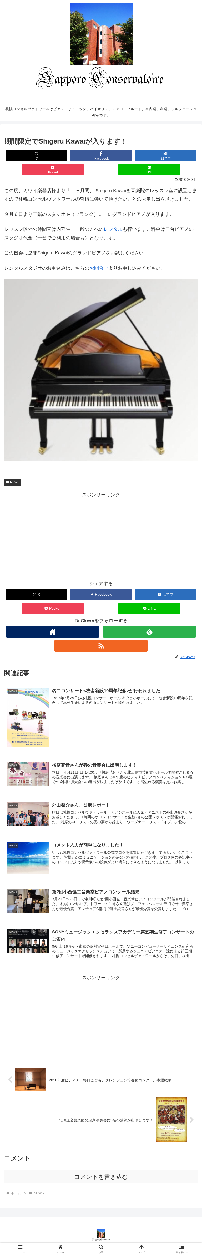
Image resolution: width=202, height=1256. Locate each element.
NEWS (14, 482)
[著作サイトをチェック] (52, 632)
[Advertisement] (101, 536)
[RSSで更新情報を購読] (100, 646)
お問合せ (98, 268)
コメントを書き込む (101, 1176)
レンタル (113, 229)
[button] (186, 903)
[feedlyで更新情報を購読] (149, 632)
